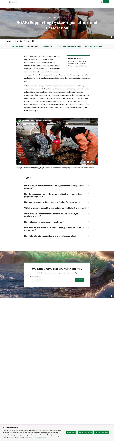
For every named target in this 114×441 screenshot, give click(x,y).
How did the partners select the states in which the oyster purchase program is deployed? (53, 195)
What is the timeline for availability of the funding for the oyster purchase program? (51, 214)
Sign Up (79, 279)
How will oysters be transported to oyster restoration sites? (50, 236)
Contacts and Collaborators (93, 46)
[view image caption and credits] (111, 36)
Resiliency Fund (47, 46)
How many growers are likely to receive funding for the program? (52, 202)
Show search (101, 1)
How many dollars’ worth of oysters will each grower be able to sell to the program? (54, 228)
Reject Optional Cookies (85, 432)
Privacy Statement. (40, 437)
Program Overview (17, 46)
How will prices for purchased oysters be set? (44, 222)
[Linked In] (21, 41)
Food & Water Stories (57, 18)
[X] (17, 41)
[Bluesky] (28, 41)
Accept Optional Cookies (101, 432)
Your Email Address (35, 276)
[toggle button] (111, 295)
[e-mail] (33, 41)
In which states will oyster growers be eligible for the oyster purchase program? (54, 186)
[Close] (111, 433)
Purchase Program (32, 46)
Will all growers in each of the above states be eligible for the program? (55, 208)
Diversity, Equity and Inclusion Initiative (69, 46)
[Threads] (24, 41)
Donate (106, 1)
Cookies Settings (71, 432)
